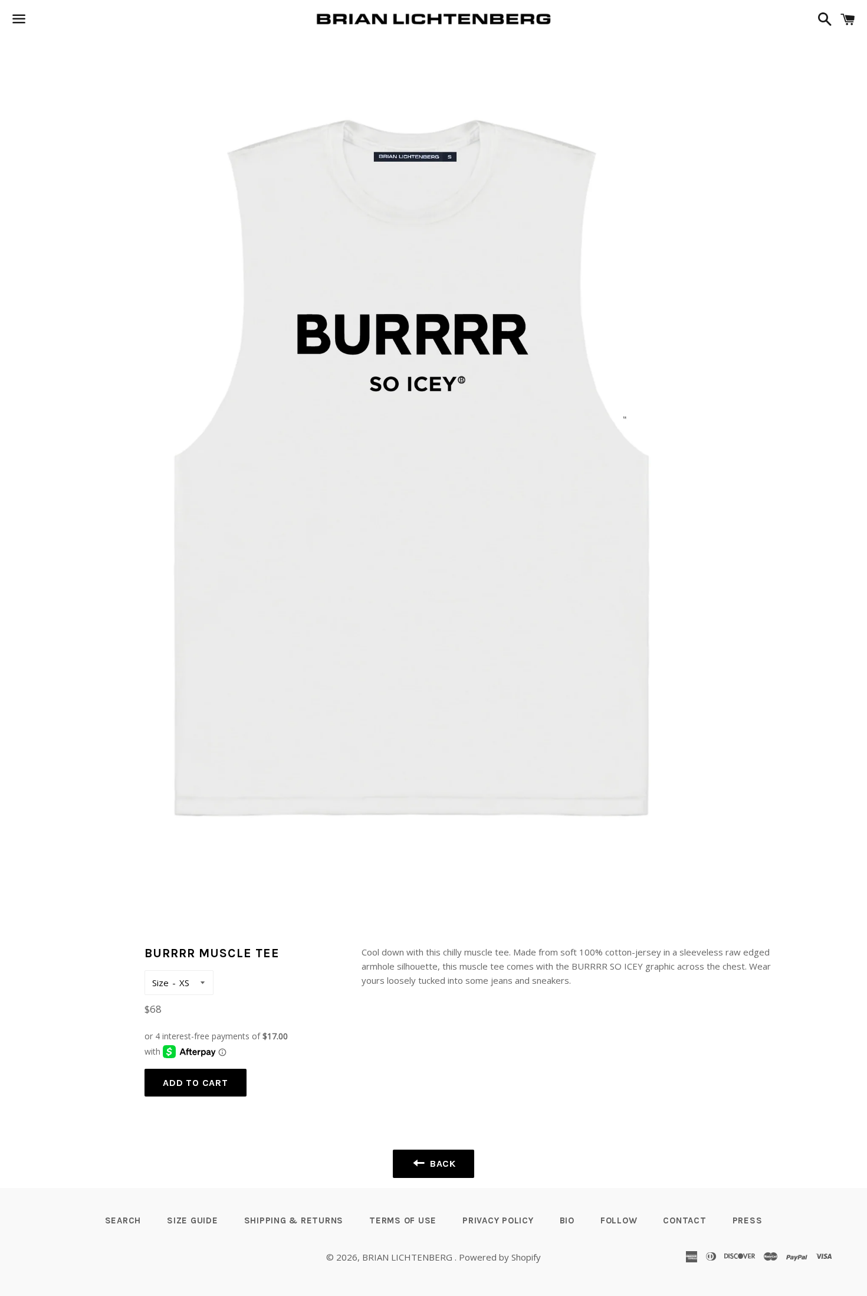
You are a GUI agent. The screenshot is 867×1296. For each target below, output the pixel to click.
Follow (619, 1220)
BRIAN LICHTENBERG (408, 1257)
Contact (684, 1220)
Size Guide (192, 1220)
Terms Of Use (402, 1220)
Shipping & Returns (294, 1220)
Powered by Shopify (500, 1257)
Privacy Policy (498, 1220)
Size (160, 983)
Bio (567, 1220)
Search (123, 1220)
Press (748, 1220)
